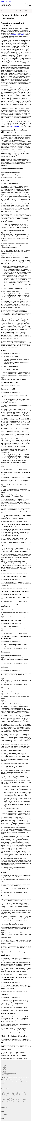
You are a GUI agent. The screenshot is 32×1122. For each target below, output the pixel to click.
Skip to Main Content (6, 1)
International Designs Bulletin (17, 34)
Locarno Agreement (15, 126)
